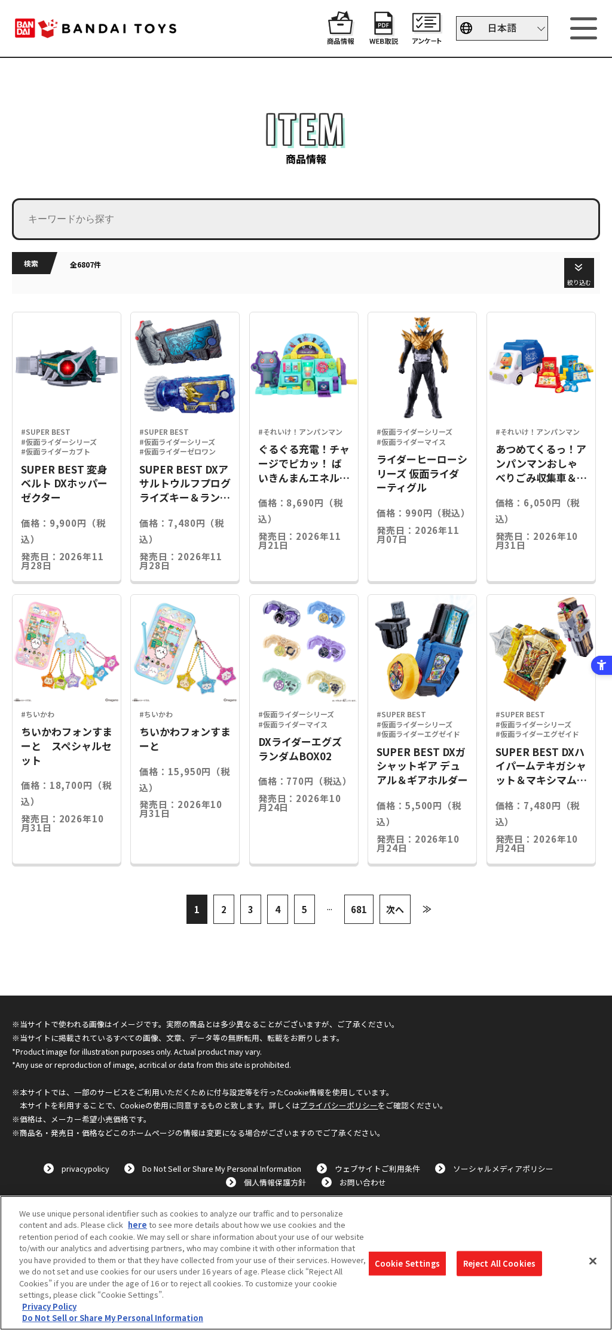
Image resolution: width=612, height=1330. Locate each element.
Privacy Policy (49, 1306)
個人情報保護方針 (275, 1182)
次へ (395, 909)
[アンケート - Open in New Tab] (426, 38)
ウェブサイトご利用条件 (377, 1168)
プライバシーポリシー (339, 1105)
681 (359, 909)
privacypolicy (85, 1168)
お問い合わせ (362, 1182)
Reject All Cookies (499, 1263)
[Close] (593, 1261)
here (137, 1224)
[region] (306, 1263)
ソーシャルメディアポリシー (503, 1168)
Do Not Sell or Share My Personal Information (221, 1168)
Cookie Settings (407, 1263)
